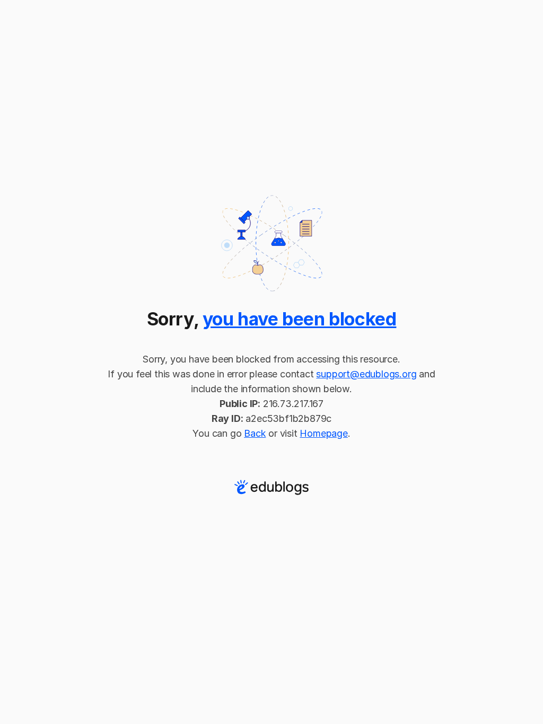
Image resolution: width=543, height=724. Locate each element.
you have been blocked (300, 319)
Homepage (323, 433)
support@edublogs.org (366, 373)
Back (255, 433)
